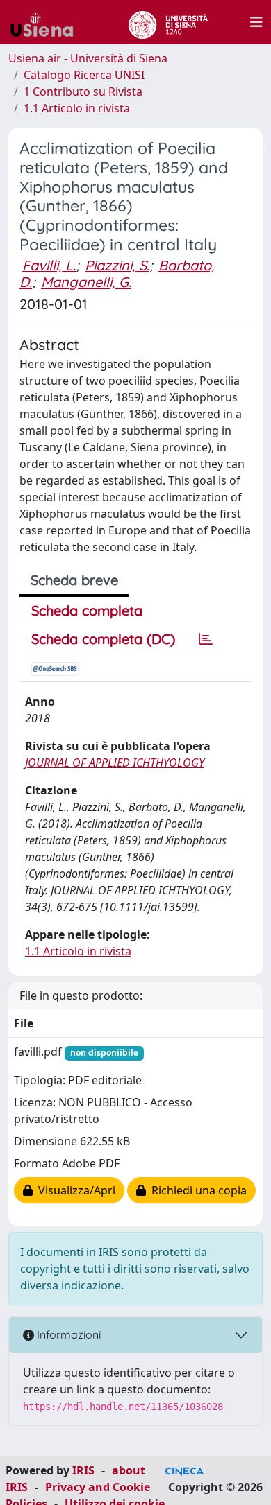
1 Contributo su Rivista (83, 91)
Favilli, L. (49, 265)
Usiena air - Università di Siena (87, 58)
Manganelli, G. (86, 281)
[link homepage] (47, 22)
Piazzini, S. (117, 265)
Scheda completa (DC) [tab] (103, 638)
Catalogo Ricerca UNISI (84, 74)
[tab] (205, 639)
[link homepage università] (167, 22)
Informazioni (67, 1334)
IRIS (83, 1470)
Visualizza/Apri (74, 1190)
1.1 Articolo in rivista (77, 108)
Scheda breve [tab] (74, 580)
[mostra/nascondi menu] (256, 22)
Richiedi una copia (196, 1190)
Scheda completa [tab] (86, 610)
